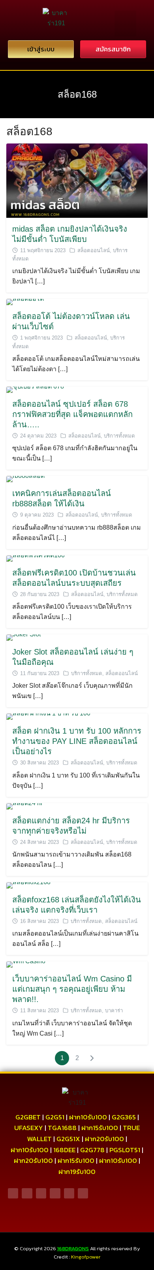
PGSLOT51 (124, 1150)
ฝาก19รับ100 (77, 1171)
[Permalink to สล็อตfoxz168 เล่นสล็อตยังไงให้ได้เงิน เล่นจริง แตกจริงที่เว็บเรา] (28, 884)
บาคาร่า (114, 1010)
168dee (64, 1150)
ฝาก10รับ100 (88, 1117)
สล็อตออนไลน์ (93, 250)
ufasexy (28, 1128)
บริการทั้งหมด (119, 436)
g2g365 (124, 1117)
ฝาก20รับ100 (104, 1139)
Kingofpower (85, 1257)
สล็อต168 (77, 94)
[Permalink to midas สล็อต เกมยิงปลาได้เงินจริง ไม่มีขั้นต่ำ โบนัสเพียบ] (77, 180)
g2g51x (68, 1139)
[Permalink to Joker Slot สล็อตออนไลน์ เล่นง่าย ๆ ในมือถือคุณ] (23, 637)
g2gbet (28, 1117)
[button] (125, 23)
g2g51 (54, 1117)
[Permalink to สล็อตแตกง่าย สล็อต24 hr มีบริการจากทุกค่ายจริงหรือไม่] (24, 805)
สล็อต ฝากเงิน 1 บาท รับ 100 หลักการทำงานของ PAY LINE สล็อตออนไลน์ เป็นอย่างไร (76, 741)
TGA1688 (62, 1128)
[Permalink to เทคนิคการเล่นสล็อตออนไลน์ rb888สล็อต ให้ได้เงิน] (25, 479)
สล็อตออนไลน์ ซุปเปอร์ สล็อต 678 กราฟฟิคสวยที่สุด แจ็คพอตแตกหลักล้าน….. (72, 414)
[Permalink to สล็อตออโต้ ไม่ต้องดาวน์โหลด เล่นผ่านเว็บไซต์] (25, 301)
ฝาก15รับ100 (99, 1128)
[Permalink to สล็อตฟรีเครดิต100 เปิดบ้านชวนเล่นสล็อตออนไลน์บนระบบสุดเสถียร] (35, 558)
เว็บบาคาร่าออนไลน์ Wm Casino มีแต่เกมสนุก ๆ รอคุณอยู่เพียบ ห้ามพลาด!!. (72, 989)
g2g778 (92, 1150)
